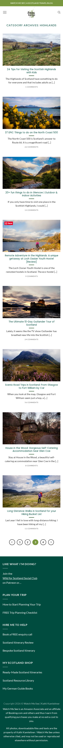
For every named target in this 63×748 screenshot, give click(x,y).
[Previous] (12, 542)
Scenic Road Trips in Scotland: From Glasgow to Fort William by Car (31, 386)
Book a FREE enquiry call (17, 634)
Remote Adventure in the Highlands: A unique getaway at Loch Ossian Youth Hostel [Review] (31, 258)
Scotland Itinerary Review (18, 642)
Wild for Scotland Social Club (20, 578)
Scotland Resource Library (18, 680)
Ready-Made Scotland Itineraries (22, 672)
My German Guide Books (18, 688)
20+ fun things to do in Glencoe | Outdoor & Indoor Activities (31, 194)
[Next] (51, 542)
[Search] (59, 12)
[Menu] (5, 12)
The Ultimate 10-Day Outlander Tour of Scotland (32, 323)
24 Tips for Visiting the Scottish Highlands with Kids (31, 71)
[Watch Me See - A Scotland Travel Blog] (31, 12)
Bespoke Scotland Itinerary (19, 650)
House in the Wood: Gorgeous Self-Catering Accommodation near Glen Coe (31, 450)
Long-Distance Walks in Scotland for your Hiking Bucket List (31, 513)
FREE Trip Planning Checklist (20, 612)
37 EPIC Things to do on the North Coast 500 (31, 132)
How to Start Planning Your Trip (22, 604)
